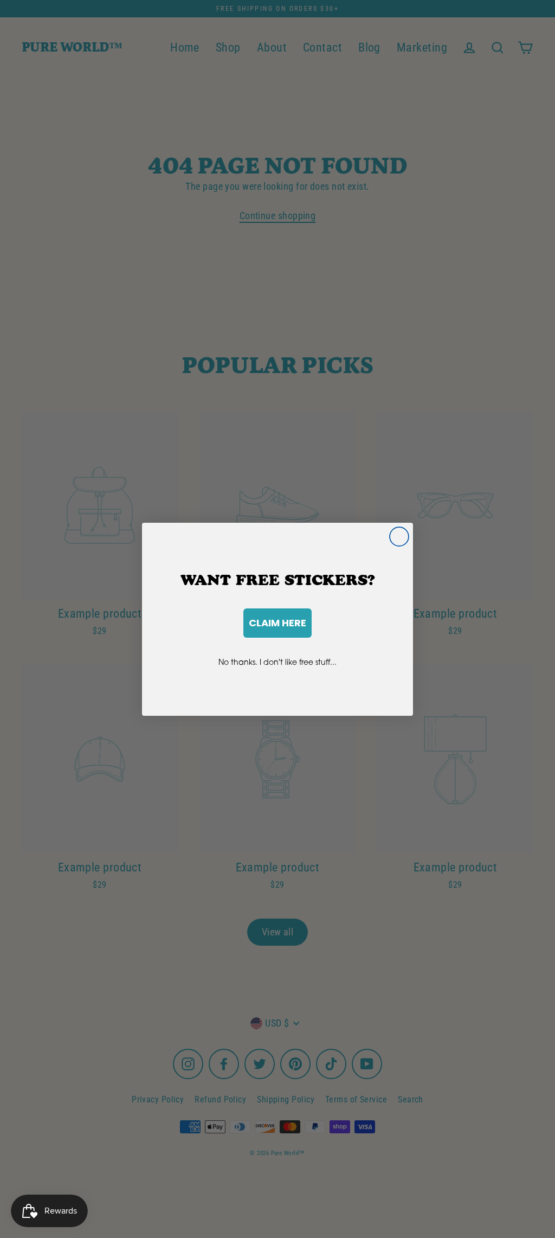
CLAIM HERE (277, 623)
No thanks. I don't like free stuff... (277, 661)
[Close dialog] (399, 536)
